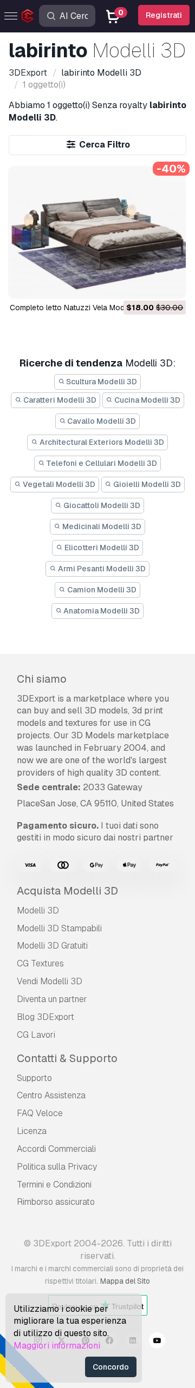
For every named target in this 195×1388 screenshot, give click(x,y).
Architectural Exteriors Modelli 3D (101, 442)
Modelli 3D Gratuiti (52, 945)
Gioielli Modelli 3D (146, 484)
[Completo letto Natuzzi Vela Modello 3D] (97, 232)
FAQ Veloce (40, 1113)
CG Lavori (36, 1034)
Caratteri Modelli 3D (59, 400)
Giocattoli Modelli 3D (101, 505)
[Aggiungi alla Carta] (148, 284)
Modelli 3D (38, 910)
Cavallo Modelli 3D (101, 421)
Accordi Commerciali (56, 1149)
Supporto (34, 1078)
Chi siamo (42, 679)
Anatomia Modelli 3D (101, 611)
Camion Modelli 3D (101, 590)
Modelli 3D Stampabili (59, 928)
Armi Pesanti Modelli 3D (101, 568)
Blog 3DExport (45, 1017)
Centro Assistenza (51, 1095)
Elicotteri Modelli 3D (101, 547)
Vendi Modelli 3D (49, 981)
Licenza (32, 1131)
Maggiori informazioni (57, 1345)
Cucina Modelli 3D (146, 400)
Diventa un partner (52, 999)
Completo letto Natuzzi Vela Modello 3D (79, 307)
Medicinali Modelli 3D (101, 526)
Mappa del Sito (125, 1281)
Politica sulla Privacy (57, 1166)
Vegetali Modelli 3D (58, 484)
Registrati (164, 15)
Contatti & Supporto (67, 1058)
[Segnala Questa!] (170, 284)
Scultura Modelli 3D (100, 381)
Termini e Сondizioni (54, 1184)
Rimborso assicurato (56, 1201)
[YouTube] (157, 1342)
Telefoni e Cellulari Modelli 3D (100, 463)
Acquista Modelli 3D (67, 891)
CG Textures (40, 963)
